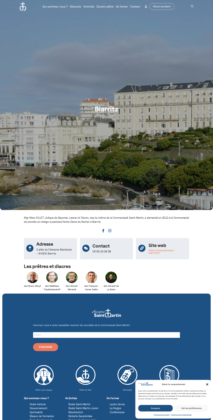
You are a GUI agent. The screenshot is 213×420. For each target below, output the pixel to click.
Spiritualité (36, 412)
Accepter (155, 408)
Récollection (75, 412)
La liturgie (115, 408)
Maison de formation (42, 416)
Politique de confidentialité (181, 415)
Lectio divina (117, 404)
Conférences (117, 412)
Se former (122, 6)
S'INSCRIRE (45, 347)
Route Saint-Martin (79, 404)
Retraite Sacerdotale (80, 416)
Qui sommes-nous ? (55, 6)
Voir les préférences (191, 408)
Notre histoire (38, 404)
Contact (135, 6)
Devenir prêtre (105, 6)
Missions (75, 6)
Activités (88, 6)
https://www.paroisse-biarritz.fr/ (162, 251)
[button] (207, 384)
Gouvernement (38, 408)
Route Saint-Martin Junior (83, 408)
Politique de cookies (161, 415)
